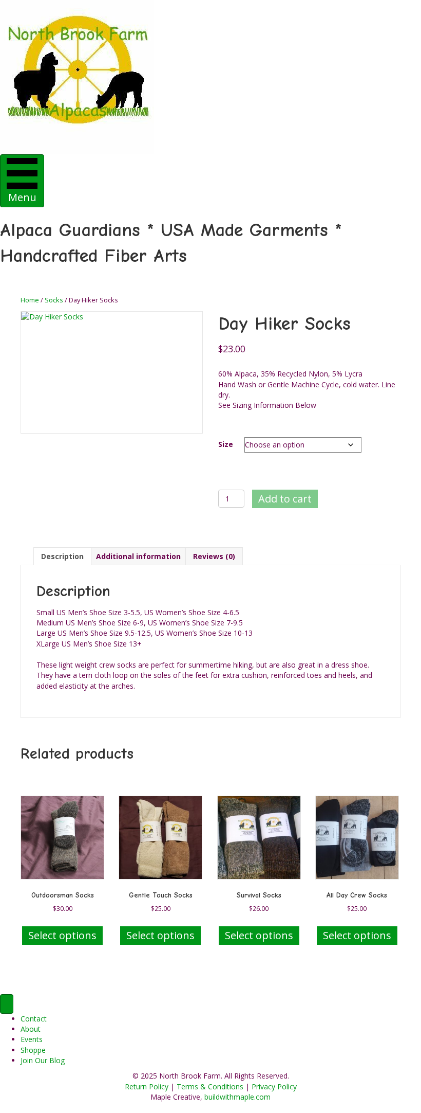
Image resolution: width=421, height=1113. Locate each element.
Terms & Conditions (210, 1086)
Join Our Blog (43, 1060)
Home (30, 299)
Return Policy (146, 1086)
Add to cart (285, 499)
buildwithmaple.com (237, 1097)
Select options (62, 935)
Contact (34, 1019)
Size (225, 444)
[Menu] (6, 1004)
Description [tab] (62, 556)
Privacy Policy (274, 1086)
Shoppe (33, 1050)
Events (32, 1039)
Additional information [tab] (138, 556)
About (31, 1029)
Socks (54, 299)
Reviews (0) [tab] (214, 556)
